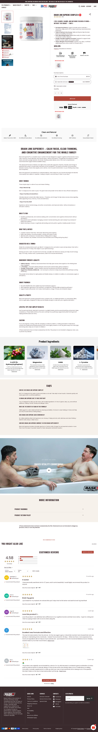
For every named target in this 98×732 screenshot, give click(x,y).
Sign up (88, 698)
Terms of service (47, 728)
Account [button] (88, 6)
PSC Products (6, 5)
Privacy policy (36, 728)
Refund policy (25, 728)
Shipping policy (59, 728)
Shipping (56, 48)
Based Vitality (17, 5)
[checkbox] (36, 571)
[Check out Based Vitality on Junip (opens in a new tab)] (52, 683)
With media (35, 571)
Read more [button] (51, 641)
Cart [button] (95, 6)
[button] (90, 14)
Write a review (87, 552)
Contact (4, 7)
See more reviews (49, 680)
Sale (33, 5)
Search (83, 6)
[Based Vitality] (49, 6)
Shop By (26, 5)
